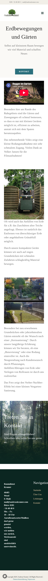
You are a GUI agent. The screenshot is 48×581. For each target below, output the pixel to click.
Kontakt (36, 503)
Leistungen (38, 498)
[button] (5, 576)
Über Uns (37, 494)
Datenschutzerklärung (20, 579)
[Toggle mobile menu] (42, 13)
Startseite (37, 490)
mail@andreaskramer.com (30, 2)
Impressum (31, 579)
